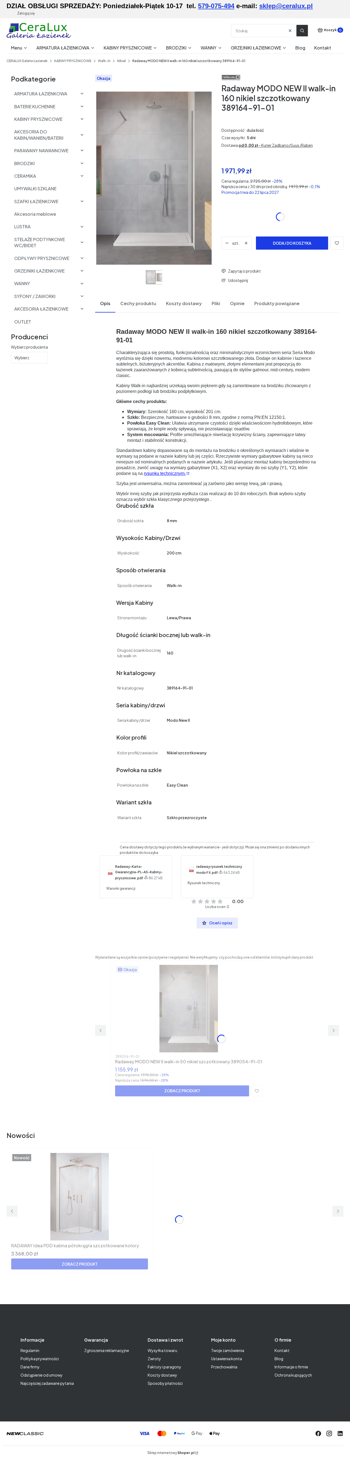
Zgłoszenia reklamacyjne (106, 1350)
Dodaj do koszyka (292, 243)
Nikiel (121, 61)
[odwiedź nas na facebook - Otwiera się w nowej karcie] (318, 1433)
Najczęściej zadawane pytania (47, 1383)
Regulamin (30, 1350)
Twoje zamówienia (227, 1350)
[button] (302, 30)
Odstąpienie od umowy (42, 1375)
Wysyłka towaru (162, 1350)
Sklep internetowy (170, 1453)
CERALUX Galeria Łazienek (27, 61)
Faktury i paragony (164, 1366)
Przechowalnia (224, 1366)
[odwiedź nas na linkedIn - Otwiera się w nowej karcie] (340, 1433)
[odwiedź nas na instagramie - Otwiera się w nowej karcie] (329, 1433)
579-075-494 (216, 6)
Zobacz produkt (182, 1090)
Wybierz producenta (29, 346)
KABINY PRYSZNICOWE (72, 61)
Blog (279, 1358)
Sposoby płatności (165, 1383)
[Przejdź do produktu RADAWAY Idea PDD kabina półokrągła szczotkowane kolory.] (79, 1196)
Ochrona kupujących (293, 1375)
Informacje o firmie (291, 1366)
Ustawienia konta (226, 1358)
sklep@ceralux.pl (286, 6)
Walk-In (104, 61)
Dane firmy (30, 1366)
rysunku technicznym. (165, 473)
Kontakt (282, 1350)
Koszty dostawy (162, 1375)
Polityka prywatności (40, 1358)
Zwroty (154, 1358)
